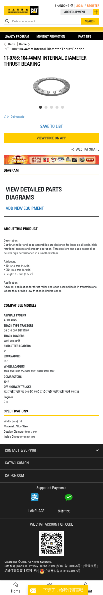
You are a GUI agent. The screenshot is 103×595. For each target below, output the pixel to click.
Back (11, 44)
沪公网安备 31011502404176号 (62, 571)
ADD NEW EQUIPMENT (25, 208)
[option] (51, 85)
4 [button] (58, 108)
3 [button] (52, 108)
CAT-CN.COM (14, 476)
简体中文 (64, 511)
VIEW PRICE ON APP (51, 138)
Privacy (33, 566)
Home (23, 44)
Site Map (10, 566)
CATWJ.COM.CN (17, 463)
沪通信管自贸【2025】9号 (21, 570)
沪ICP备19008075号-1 (70, 566)
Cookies (22, 566)
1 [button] (41, 108)
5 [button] (63, 108)
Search (90, 21)
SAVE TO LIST (51, 126)
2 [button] (47, 108)
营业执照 (90, 566)
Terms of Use (48, 566)
